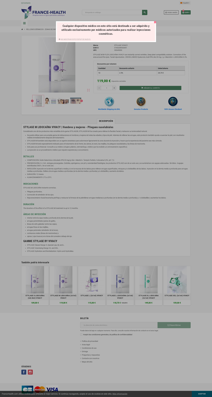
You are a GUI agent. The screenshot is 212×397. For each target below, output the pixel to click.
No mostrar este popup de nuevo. (76, 39)
